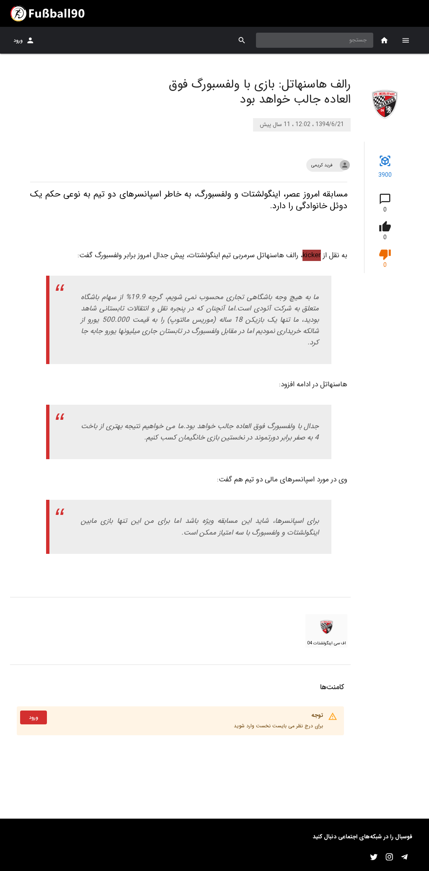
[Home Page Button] (384, 40)
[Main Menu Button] (405, 40)
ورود (18, 40)
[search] (242, 40)
